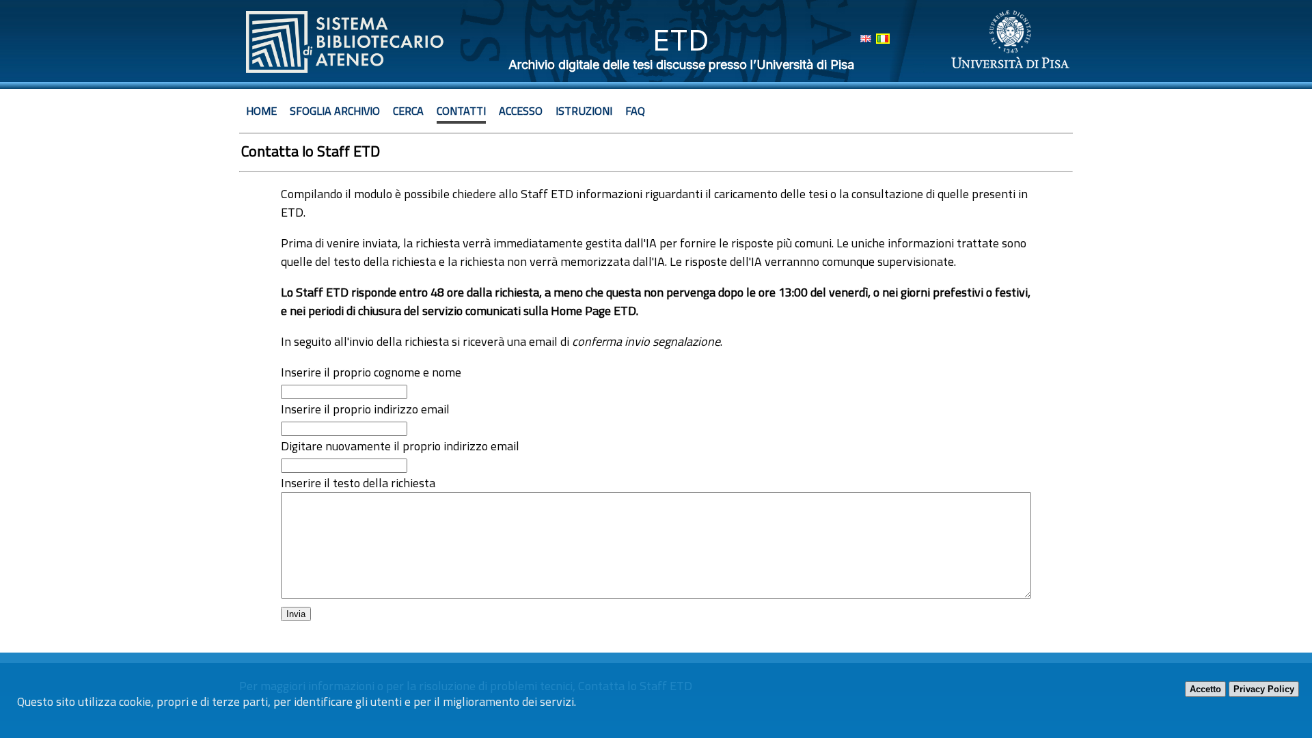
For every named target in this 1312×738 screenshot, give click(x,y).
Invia (295, 614)
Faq (635, 110)
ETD (681, 40)
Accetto (1205, 689)
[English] (866, 38)
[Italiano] (883, 38)
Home (261, 110)
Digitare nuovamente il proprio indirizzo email (400, 446)
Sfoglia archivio (335, 110)
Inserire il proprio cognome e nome (371, 372)
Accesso (521, 110)
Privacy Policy (1263, 689)
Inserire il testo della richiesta (358, 483)
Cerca (408, 110)
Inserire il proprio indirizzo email (365, 409)
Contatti (461, 110)
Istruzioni (584, 110)
